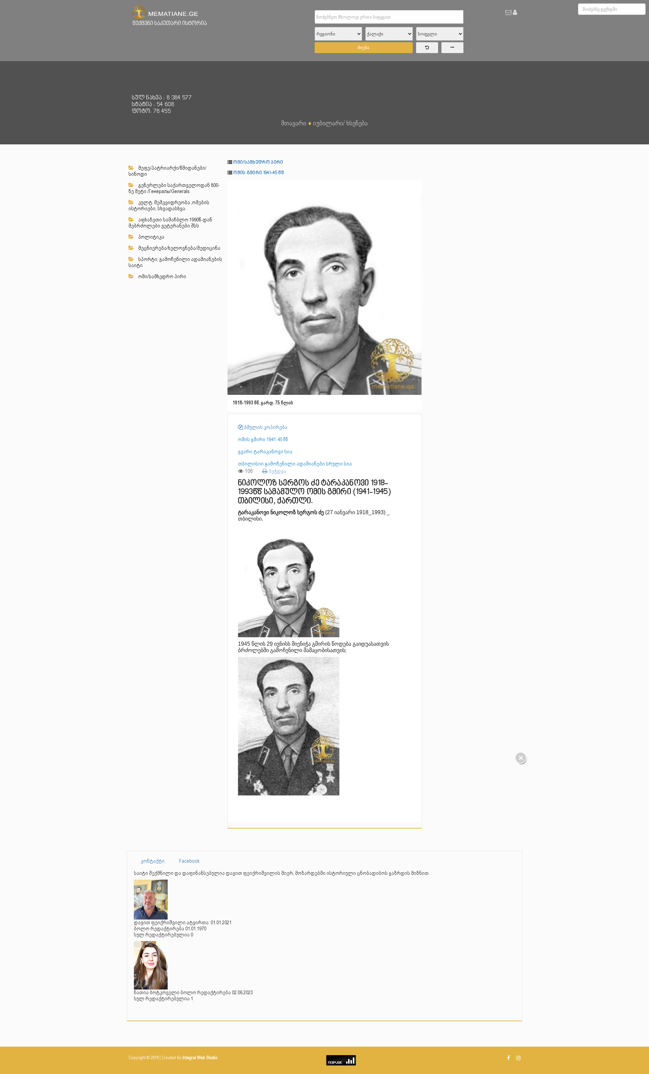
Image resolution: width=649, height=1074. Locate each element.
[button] (415, 186)
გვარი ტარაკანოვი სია (265, 452)
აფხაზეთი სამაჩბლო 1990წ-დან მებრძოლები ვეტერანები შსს (170, 223)
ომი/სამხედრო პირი (161, 276)
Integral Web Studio (200, 1057)
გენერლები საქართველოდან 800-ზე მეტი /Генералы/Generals (174, 188)
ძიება (363, 47)
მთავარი (293, 123)
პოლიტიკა (150, 237)
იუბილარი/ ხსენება (340, 123)
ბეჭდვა (276, 471)
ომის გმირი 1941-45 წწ (258, 173)
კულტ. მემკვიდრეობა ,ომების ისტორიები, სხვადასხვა (168, 205)
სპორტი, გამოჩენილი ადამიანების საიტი (175, 262)
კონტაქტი (153, 861)
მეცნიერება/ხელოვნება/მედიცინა (178, 248)
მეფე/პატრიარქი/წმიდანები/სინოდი (167, 171)
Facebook (189, 861)
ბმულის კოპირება (265, 427)
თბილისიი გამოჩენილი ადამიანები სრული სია (295, 464)
